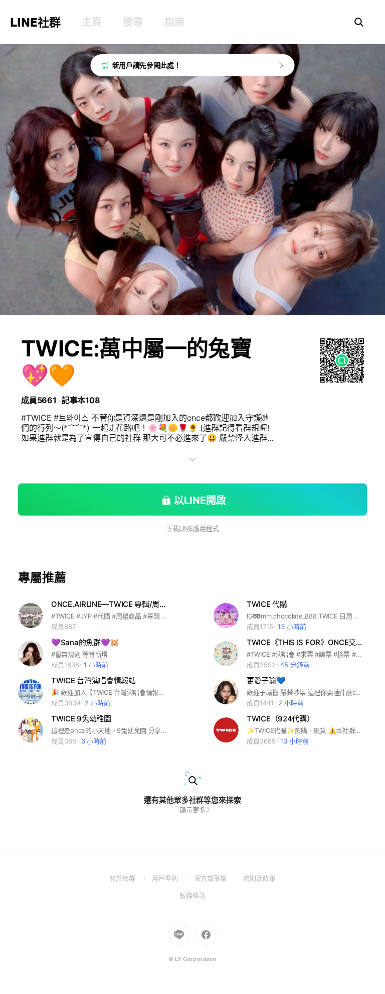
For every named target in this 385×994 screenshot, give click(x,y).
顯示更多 (192, 810)
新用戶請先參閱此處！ (146, 65)
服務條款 (192, 895)
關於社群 (130, 878)
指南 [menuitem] (174, 22)
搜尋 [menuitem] (132, 22)
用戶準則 (173, 878)
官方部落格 (219, 878)
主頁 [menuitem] (91, 22)
